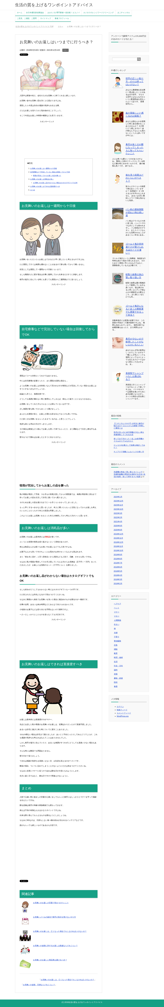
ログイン (120, 707)
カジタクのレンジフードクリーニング (98, 13)
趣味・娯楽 (118, 678)
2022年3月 (118, 513)
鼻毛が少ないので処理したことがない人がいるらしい (134, 341)
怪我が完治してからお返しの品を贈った (47, 175)
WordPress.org (123, 716)
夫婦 (115, 633)
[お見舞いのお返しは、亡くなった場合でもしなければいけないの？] (25, 939)
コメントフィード (124, 713)
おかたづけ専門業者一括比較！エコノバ (64, 13)
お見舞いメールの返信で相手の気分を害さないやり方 (54, 917)
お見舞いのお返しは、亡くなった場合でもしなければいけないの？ (60, 931)
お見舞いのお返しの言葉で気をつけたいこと (51, 903)
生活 (115, 662)
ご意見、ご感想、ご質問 (27, 18)
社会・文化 (118, 666)
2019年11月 (118, 538)
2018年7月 (118, 563)
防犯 (115, 682)
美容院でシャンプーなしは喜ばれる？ (134, 376)
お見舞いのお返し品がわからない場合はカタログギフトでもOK (55, 183)
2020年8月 (118, 530)
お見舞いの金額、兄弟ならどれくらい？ (39, 985)
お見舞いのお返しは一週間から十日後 (43, 168)
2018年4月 (118, 575)
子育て (116, 637)
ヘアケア (117, 604)
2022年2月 (118, 517)
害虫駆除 (117, 641)
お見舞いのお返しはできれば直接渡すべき (45, 186)
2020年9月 (118, 526)
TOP (36, 26)
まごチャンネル (123, 13)
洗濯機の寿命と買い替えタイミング (128, 472)
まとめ (32, 190)
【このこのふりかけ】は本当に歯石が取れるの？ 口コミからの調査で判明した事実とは (129, 425)
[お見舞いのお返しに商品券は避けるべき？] (25, 968)
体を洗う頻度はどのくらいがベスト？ (134, 178)
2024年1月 (118, 497)
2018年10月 (118, 550)
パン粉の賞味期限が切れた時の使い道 (134, 212)
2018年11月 (118, 546)
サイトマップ (45, 18)
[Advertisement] (58, 139)
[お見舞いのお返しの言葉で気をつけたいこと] (25, 911)
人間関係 (117, 620)
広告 (115, 645)
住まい (116, 624)
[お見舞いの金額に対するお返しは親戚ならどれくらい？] (25, 954)
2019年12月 (118, 534)
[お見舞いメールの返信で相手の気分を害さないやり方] (25, 925)
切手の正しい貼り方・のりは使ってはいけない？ (134, 81)
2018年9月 (118, 555)
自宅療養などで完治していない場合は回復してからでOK (50, 172)
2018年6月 (118, 567)
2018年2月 (118, 584)
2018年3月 (118, 579)
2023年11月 (118, 505)
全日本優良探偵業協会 (35, 13)
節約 (115, 670)
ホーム (19, 13)
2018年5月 (118, 571)
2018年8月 (118, 559)
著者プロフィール (62, 18)
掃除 (115, 649)
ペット (116, 608)
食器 (115, 686)
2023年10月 (118, 509)
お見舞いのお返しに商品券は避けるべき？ (50, 960)
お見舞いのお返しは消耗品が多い (42, 179)
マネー (116, 616)
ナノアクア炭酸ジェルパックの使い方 (129, 452)
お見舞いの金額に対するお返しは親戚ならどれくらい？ (55, 946)
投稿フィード (122, 710)
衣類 (115, 674)
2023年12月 (118, 501)
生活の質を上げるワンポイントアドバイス (54, 5)
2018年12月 (118, 542)
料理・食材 (118, 657)
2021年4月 (118, 522)
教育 (115, 653)
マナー (65, 50)
